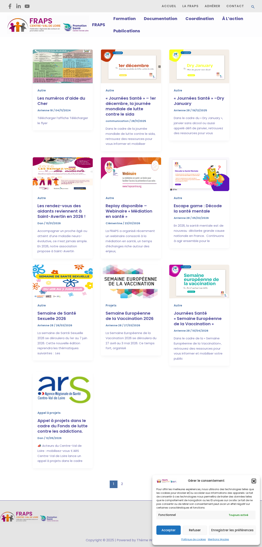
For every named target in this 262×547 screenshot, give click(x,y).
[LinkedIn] (18, 6)
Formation (124, 18)
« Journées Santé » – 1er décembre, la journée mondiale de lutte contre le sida (131, 106)
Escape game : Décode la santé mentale (198, 208)
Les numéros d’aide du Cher (61, 100)
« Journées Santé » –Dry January (199, 100)
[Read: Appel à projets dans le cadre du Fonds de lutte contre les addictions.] (63, 388)
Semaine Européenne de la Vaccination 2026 (130, 315)
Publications (126, 31)
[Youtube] (27, 6)
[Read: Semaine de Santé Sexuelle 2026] (63, 281)
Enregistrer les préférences (232, 530)
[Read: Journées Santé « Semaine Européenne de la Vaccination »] (199, 281)
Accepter (168, 530)
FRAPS (98, 25)
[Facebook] (10, 6)
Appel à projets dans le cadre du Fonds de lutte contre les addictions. (62, 426)
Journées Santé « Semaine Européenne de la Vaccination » (198, 318)
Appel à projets (49, 413)
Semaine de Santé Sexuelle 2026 (56, 315)
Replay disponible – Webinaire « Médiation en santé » (129, 211)
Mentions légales (218, 539)
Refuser (195, 530)
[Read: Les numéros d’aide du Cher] (63, 66)
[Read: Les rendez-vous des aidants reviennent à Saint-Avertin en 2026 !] (63, 174)
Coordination (199, 18)
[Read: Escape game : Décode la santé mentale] (199, 174)
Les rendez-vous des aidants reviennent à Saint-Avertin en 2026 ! (61, 211)
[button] (254, 481)
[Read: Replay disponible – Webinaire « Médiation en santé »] (131, 174)
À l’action (232, 18)
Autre (41, 90)
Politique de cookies (193, 539)
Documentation (160, 18)
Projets (111, 305)
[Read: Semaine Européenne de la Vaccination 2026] (131, 281)
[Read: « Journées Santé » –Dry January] (199, 66)
